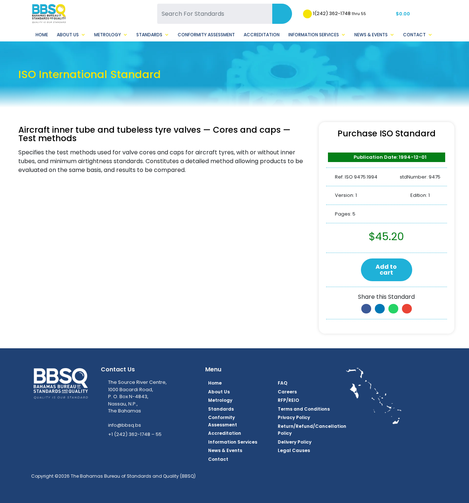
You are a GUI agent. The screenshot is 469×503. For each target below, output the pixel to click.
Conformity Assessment (206, 35)
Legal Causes (294, 450)
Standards (149, 35)
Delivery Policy (294, 442)
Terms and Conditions (304, 409)
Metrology (107, 35)
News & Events (371, 35)
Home (42, 35)
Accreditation (262, 35)
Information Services (313, 35)
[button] (366, 308)
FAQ (282, 383)
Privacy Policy (294, 417)
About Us (68, 35)
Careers (287, 392)
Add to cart (386, 269)
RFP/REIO (288, 400)
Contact (414, 35)
